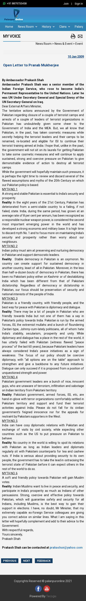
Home (9, 26)
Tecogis (51, 596)
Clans (63, 26)
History (47, 26)
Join (66, 3)
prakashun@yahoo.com (66, 547)
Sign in (79, 3)
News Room (26, 26)
